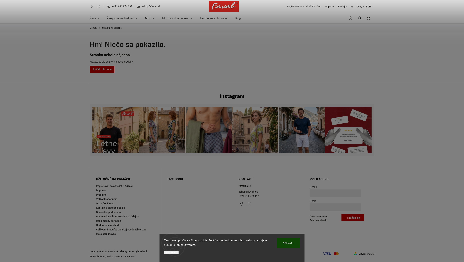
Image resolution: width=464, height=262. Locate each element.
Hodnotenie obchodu (108, 225)
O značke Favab (105, 203)
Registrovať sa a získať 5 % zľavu (304, 6)
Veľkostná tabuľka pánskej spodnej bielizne (121, 229)
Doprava (329, 6)
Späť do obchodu (102, 69)
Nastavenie (171, 252)
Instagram (98, 7)
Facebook (92, 7)
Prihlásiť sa (352, 217)
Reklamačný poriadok (108, 220)
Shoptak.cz (130, 256)
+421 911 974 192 (249, 196)
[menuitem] (96, 18)
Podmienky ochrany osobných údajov (117, 216)
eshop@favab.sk (248, 191)
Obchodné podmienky (108, 212)
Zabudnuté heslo (318, 220)
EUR (368, 6)
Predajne (342, 6)
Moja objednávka (106, 233)
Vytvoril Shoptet (366, 254)
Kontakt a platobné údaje (110, 207)
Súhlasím (288, 243)
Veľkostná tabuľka (106, 199)
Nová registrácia (318, 216)
